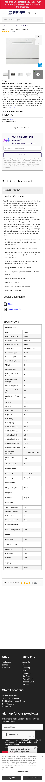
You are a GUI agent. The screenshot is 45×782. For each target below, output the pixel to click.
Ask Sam (22, 155)
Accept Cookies (32, 778)
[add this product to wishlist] (38, 42)
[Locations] (29, 12)
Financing (26, 668)
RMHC (25, 670)
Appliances (5, 26)
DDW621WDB (11, 122)
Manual (11, 304)
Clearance (6, 668)
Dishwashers (15, 26)
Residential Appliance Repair (13, 701)
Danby (12, 119)
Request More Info (23, 128)
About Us (26, 662)
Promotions (26, 673)
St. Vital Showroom (9, 695)
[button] (3, 12)
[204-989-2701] (35, 12)
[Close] (42, 756)
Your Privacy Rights (22, 771)
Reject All (12, 778)
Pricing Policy (27, 679)
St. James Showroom (10, 698)
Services (25, 665)
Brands (5, 665)
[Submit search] (39, 20)
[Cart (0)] (41, 12)
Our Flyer (26, 676)
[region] (22, 767)
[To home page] (16, 12)
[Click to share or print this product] (38, 37)
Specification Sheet (15, 309)
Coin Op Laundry (8, 704)
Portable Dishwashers (28, 26)
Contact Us (6, 707)
